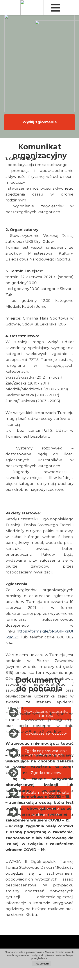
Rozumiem (41, 963)
